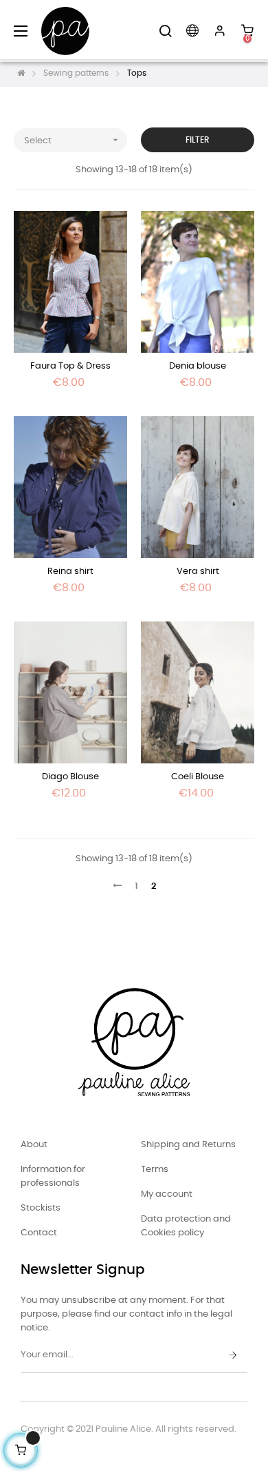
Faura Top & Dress (70, 366)
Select (72, 139)
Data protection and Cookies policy (186, 1226)
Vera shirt (198, 571)
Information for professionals (53, 1176)
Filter (198, 140)
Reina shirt (70, 571)
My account (166, 1194)
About (34, 1144)
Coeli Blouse (197, 776)
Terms (154, 1169)
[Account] (220, 31)
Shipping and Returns (188, 1144)
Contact (39, 1232)
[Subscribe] (233, 1356)
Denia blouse (197, 366)
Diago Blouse (70, 776)
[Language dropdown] (192, 31)
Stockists (40, 1208)
